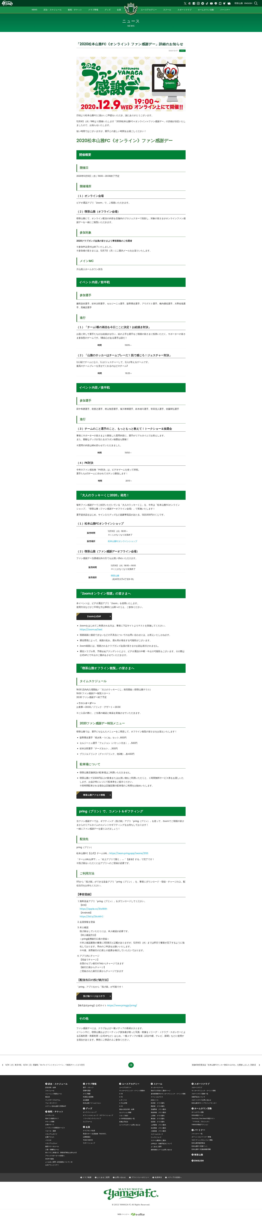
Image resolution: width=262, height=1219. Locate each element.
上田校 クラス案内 (157, 1115)
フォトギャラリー (51, 1103)
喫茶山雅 (239, 3)
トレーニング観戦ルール (53, 1094)
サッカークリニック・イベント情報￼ (132, 1090)
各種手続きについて (198, 1097)
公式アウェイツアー (52, 1165)
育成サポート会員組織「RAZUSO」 (95, 1134)
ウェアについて (156, 1137)
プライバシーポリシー (140, 1177)
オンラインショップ (89, 1112)
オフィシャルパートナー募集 (201, 1137)
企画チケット (49, 1124)
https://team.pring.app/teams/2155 (128, 853)
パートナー (199, 1130)
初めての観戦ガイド (52, 1118)
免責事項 (158, 1177)
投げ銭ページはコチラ (94, 996)
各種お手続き (123, 1122)
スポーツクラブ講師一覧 (200, 1094)
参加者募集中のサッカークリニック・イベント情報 (168, 1094)
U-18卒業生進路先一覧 (127, 1118)
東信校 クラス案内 (157, 1118)
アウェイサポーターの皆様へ (55, 1156)
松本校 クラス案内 (157, 1103)
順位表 (47, 1097)
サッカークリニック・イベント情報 (204, 1090)
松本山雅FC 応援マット (200, 1146)
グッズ (89, 1108)
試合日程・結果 (50, 1087)
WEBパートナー (123, 1214)
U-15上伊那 (123, 1103)
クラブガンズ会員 (89, 1130)
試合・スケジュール (58, 1083)
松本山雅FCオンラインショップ (122, 541)
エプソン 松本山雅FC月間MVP (55, 1106)
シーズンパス (49, 1115)
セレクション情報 (125, 1112)
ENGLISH (248, 3)
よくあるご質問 (156, 1146)
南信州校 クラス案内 (158, 1112)
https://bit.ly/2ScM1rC (91, 916)
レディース (123, 1100)
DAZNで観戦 (49, 1159)
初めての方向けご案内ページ (160, 1090)
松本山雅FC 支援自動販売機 (201, 1149)
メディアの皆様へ (174, 1177)
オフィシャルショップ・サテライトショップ (98, 1115)
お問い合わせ (120, 1177)
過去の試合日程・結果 (126, 1109)
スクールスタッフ (157, 1134)
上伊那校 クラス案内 (158, 1125)
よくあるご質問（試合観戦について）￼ (58, 1162)
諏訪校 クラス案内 (157, 1106)
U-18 (121, 1094)
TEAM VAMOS (88, 1140)
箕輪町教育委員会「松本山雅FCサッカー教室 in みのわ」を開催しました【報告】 (224, 1065)
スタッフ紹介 (123, 1115)
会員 (88, 1127)
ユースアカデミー (130, 1083)
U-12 (121, 1106)
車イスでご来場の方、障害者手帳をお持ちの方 (61, 1152)
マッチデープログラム (52, 1100)
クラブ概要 (86, 1094)
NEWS (34, 9)
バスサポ (48, 1140)
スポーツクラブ (202, 1083)
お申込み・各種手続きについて (161, 1143)
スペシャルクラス (157, 1097)
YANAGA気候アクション (200, 1124)
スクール (158, 1083)
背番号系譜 (86, 1090)
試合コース (154, 1100)
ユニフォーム (87, 1121)
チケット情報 (49, 1121)
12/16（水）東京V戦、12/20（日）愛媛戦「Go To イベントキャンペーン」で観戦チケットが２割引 (45, 1065)
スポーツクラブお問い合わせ (201, 1100)
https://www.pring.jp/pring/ (122, 1005)
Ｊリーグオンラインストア (92, 1118)
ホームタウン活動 (203, 1108)
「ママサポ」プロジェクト (201, 1121)
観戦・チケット (55, 1111)
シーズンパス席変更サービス (55, 1128)
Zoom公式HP (94, 616)
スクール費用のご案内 (158, 1140)
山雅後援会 (86, 1137)
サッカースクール (157, 1087)
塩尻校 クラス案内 (157, 1122)
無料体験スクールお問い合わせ (161, 1150)
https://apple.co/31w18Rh (93, 908)
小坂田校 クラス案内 (158, 1131)
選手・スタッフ (88, 1087)
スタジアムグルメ (51, 1143)
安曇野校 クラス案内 (158, 1109)
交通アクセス (49, 1137)
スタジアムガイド (51, 1134)
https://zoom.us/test (91, 629)
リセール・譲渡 (50, 1131)
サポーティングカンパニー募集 (202, 1140)
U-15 (121, 1097)
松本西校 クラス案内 (158, 1128)
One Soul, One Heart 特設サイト (203, 1118)
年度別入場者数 (88, 1097)
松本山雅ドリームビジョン (92, 1103)
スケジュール (49, 1090)
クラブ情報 (91, 1083)
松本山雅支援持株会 (198, 1143)
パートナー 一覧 (197, 1134)
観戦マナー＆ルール (52, 1146)
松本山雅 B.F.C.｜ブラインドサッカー (204, 1103)
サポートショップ (89, 1143)
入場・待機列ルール (52, 1149)
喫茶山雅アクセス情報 (94, 794)
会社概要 (86, 1100)
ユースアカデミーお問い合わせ (129, 1125)
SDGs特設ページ (197, 1115)
